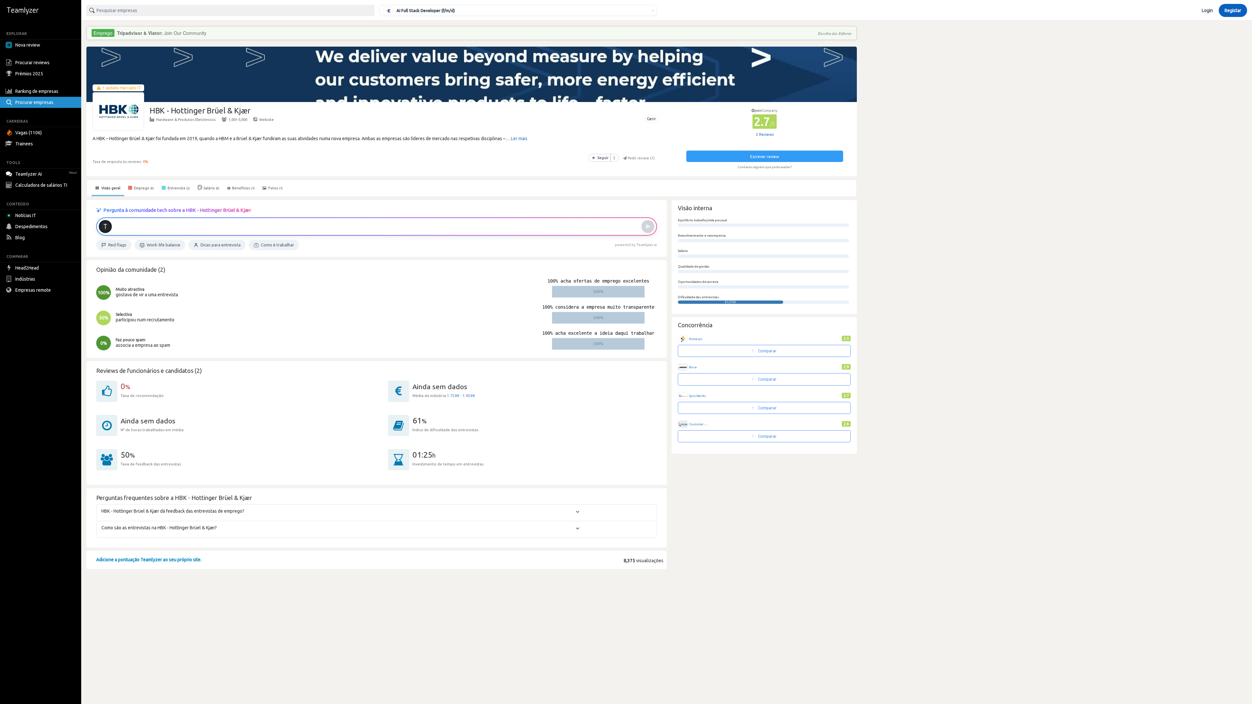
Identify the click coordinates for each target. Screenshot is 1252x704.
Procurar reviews (32, 62)
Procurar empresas (34, 102)
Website (266, 119)
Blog (20, 237)
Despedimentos (31, 226)
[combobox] (230, 10)
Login (1207, 10)
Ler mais (519, 138)
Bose (693, 367)
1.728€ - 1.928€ (461, 395)
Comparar (767, 351)
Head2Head (27, 268)
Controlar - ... (698, 424)
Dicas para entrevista (221, 244)
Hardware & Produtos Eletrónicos (186, 119)
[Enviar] (647, 226)
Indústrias (25, 279)
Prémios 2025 (29, 73)
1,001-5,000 (238, 119)
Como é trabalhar (277, 244)
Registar (1233, 10)
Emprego (143, 188)
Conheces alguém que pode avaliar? (765, 167)
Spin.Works (697, 396)
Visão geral (110, 188)
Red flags (117, 244)
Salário (211, 188)
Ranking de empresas (36, 91)
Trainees (24, 143)
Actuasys (695, 339)
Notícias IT (25, 215)
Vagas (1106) (28, 132)
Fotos (275, 188)
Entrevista (178, 188)
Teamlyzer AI (46, 174)
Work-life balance (163, 244)
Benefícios (243, 188)
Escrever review (764, 156)
